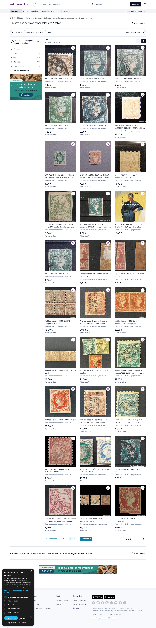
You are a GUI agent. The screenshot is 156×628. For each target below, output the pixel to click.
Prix (49, 33)
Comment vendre (62, 600)
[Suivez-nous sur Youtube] (115, 602)
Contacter (76, 608)
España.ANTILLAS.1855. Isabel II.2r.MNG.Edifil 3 (127, 520)
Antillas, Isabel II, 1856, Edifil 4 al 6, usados (94, 371)
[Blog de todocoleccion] (124, 602)
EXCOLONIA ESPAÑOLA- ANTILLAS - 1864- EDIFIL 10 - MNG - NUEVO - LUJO (60, 176)
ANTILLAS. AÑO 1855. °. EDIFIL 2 (58, 125)
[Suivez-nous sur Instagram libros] (98, 602)
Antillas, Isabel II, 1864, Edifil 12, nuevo (60, 420)
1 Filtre (17, 33)
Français (98, 618)
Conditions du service (99, 611)
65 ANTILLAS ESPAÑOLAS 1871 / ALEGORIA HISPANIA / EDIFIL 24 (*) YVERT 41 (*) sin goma (129, 126)
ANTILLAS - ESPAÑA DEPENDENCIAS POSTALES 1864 (95, 470)
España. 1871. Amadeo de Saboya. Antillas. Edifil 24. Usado (128, 176)
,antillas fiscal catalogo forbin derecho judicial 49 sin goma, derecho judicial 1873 (60, 520)
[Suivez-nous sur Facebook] (102, 602)
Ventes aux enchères (31, 11)
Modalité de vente (32, 33)
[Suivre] (73, 48)
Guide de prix (56, 11)
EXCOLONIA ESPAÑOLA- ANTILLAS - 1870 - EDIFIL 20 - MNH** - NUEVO (95, 176)
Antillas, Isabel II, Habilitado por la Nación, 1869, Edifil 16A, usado (93, 421)
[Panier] (144, 4)
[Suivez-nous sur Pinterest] (111, 602)
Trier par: (125, 33)
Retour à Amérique (21, 70)
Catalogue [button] (15, 11)
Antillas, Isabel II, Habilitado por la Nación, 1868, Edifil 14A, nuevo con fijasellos (129, 371)
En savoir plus (21, 587)
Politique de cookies (135, 611)
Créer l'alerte (139, 23)
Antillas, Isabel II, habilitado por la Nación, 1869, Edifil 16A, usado (93, 322)
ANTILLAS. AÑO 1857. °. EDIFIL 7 (93, 125)
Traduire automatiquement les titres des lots (25, 41)
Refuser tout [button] (25, 618)
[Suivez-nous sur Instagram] (93, 602)
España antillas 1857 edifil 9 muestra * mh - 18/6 (95, 275)
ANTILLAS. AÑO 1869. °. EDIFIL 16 (58, 79)
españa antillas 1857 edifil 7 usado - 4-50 (129, 470)
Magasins (46, 11)
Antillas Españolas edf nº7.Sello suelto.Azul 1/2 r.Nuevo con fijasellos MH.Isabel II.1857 (94, 225)
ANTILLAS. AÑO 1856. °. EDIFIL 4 (128, 79)
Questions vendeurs (79, 600)
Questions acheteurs (80, 604)
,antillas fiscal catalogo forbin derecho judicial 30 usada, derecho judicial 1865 (60, 225)
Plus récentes (137, 33)
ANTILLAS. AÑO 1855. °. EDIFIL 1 (93, 79)
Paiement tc (34, 600)
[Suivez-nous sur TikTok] (120, 602)
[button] (18, 591)
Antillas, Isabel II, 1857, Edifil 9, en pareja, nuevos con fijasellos (128, 322)
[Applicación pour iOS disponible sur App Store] (97, 597)
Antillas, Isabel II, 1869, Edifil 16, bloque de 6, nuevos (57, 322)
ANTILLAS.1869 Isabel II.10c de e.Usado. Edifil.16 (57, 470)
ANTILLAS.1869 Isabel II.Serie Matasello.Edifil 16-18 (91, 520)
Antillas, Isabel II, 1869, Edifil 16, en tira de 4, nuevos (60, 371)
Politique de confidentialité (117, 611)
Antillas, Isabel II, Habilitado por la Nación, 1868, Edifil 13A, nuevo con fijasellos (129, 421)
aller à (128, 539)
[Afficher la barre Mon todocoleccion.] (144, 11)
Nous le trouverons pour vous (40, 608)
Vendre (67, 11)
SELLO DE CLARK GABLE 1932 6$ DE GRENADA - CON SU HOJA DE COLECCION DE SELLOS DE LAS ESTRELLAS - (130, 225)
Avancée (99, 4)
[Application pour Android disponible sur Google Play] (109, 597)
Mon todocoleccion (134, 11)
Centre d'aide (78, 596)
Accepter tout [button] (11, 618)
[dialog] (18, 597)
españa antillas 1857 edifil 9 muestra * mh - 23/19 (130, 275)
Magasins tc (60, 604)
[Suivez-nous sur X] (107, 602)
